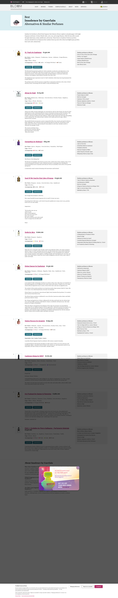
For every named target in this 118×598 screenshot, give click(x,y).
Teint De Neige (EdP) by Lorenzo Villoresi (87, 325)
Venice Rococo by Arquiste (35, 321)
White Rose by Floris (82, 329)
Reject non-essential (87, 586)
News (76, 6)
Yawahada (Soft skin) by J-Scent (85, 333)
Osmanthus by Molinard (33, 142)
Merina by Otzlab (81, 105)
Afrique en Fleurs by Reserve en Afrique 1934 (88, 186)
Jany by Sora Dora (81, 143)
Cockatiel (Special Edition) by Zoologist (86, 240)
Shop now (28, 67)
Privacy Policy (18, 595)
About (71, 6)
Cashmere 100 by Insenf (83, 99)
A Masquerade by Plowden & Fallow (85, 234)
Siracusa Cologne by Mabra (83, 149)
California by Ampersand (83, 268)
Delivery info (47, 2)
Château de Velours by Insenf (84, 238)
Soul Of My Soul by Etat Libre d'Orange (39, 178)
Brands (43, 6)
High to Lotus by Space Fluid (84, 188)
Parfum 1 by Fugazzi (82, 56)
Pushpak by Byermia (82, 147)
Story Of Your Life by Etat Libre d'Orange (87, 54)
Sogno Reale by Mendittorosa (84, 58)
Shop (36, 6)
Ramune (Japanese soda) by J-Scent (86, 101)
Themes (50, 6)
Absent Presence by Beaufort (84, 276)
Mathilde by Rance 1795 (83, 190)
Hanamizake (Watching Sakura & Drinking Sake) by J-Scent (91, 242)
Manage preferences (75, 586)
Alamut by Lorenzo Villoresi (83, 272)
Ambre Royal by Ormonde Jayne (85, 151)
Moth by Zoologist (81, 97)
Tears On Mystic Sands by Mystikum (86, 180)
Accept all (98, 586)
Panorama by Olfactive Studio (84, 278)
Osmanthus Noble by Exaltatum (84, 145)
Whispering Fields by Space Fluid (85, 153)
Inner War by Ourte (81, 64)
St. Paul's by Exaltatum (33, 52)
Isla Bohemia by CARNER (83, 182)
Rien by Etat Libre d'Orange (83, 62)
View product (37, 67)
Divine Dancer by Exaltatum (35, 266)
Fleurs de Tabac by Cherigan (84, 103)
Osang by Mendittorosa (82, 60)
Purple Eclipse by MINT (83, 95)
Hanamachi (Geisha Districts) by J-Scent (87, 323)
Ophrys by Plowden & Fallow (84, 274)
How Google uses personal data (28, 595)
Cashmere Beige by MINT (83, 270)
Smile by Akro (30, 232)
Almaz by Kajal (30, 93)
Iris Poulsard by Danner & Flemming (85, 244)
